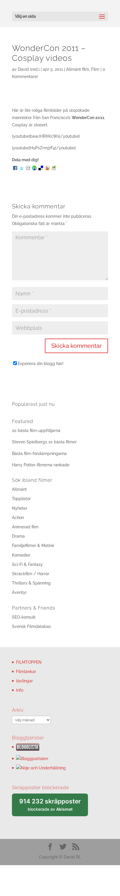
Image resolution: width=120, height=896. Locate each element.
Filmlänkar (26, 671)
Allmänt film (77, 69)
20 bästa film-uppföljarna (36, 430)
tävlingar (24, 681)
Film (95, 69)
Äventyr (19, 592)
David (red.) (29, 69)
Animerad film (25, 527)
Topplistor (21, 498)
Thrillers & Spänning (31, 583)
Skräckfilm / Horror (30, 573)
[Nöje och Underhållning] (41, 768)
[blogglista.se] (27, 749)
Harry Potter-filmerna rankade (40, 465)
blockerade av (53, 807)
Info (19, 690)
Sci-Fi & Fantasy (27, 564)
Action (18, 517)
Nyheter (19, 508)
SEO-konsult (24, 617)
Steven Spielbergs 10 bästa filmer (44, 442)
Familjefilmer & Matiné (33, 545)
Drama (18, 536)
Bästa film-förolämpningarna (39, 453)
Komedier (21, 555)
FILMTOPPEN (29, 662)
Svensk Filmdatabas (31, 626)
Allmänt (19, 489)
